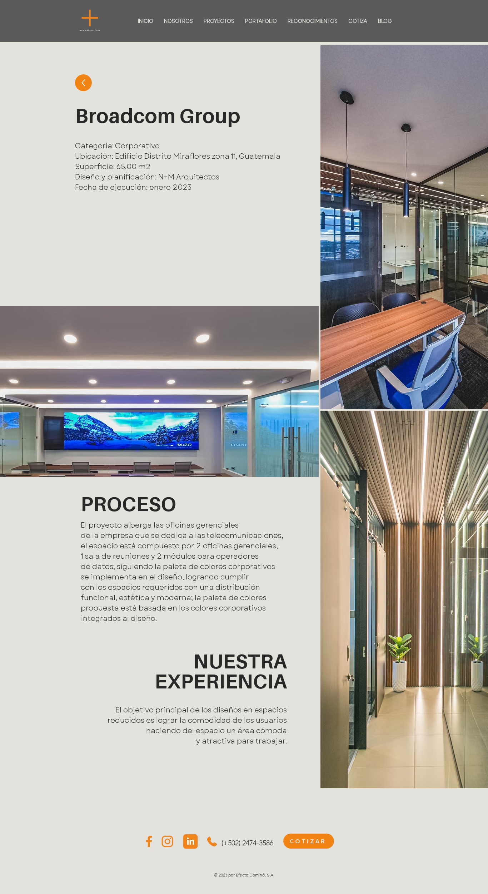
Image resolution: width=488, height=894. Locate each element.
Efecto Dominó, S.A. (255, 875)
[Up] (83, 82)
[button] (344, 882)
